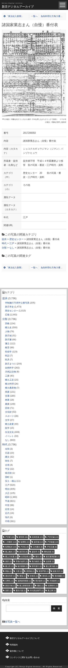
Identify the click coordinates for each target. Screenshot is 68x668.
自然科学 (9, 367)
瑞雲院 (25, 542)
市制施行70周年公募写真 (17, 303)
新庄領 (23, 552)
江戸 (7, 485)
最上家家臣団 (26, 586)
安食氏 (34, 576)
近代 (7, 513)
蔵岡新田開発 (24, 581)
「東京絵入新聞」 (14, 16)
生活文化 (9, 432)
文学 (7, 420)
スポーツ (9, 416)
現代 (7, 517)
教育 (7, 347)
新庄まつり (10, 364)
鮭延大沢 (58, 571)
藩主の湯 (21, 590)
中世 (7, 505)
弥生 (7, 461)
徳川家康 (23, 566)
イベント (9, 436)
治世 (8, 590)
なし (7, 440)
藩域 (22, 576)
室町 (7, 477)
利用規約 (14, 645)
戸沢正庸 (52, 547)
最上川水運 (11, 557)
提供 (4, 298)
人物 (7, 331)
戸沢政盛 (52, 542)
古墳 (7, 465)
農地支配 (49, 552)
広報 (7, 314)
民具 (7, 359)
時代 (4, 444)
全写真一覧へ (12, 621)
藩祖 (40, 586)
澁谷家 (50, 561)
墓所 (8, 561)
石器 (7, 453)
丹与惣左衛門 (37, 590)
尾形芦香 (44, 571)
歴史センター (11, 310)
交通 (7, 396)
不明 (7, 521)
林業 (7, 400)
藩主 (7, 343)
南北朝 (8, 473)
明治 (7, 489)
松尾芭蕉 (37, 537)
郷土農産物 (10, 388)
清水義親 (60, 576)
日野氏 (9, 581)
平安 (7, 469)
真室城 (30, 571)
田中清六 (37, 566)
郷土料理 (9, 384)
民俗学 (8, 351)
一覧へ (34, 16)
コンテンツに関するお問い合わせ (25, 657)
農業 (7, 404)
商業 (7, 392)
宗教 (7, 323)
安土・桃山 (10, 481)
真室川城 (10, 586)
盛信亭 (36, 552)
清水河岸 (10, 576)
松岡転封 (10, 547)
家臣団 (23, 537)
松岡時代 (53, 586)
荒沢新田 (40, 581)
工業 (7, 376)
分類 (4, 319)
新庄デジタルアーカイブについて (25, 638)
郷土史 (8, 327)
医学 (7, 428)
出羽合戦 (26, 557)
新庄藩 (8, 339)
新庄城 (8, 335)
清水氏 (46, 576)
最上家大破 (52, 566)
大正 (7, 493)
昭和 (7, 497)
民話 (7, 355)
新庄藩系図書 (52, 557)
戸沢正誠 (52, 537)
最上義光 (10, 552)
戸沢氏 (24, 547)
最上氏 (9, 566)
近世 (7, 509)
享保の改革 (22, 561)
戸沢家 (10, 537)
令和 (7, 449)
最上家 (52, 590)
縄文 (7, 457)
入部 (19, 571)
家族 (8, 571)
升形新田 (54, 581)
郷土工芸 (9, 380)
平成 (7, 501)
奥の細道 (37, 561)
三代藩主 (38, 547)
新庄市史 (9, 306)
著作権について (17, 651)
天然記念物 (10, 371)
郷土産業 (9, 424)
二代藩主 (10, 542)
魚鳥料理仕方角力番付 (52, 16)
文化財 (8, 412)
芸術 (7, 408)
